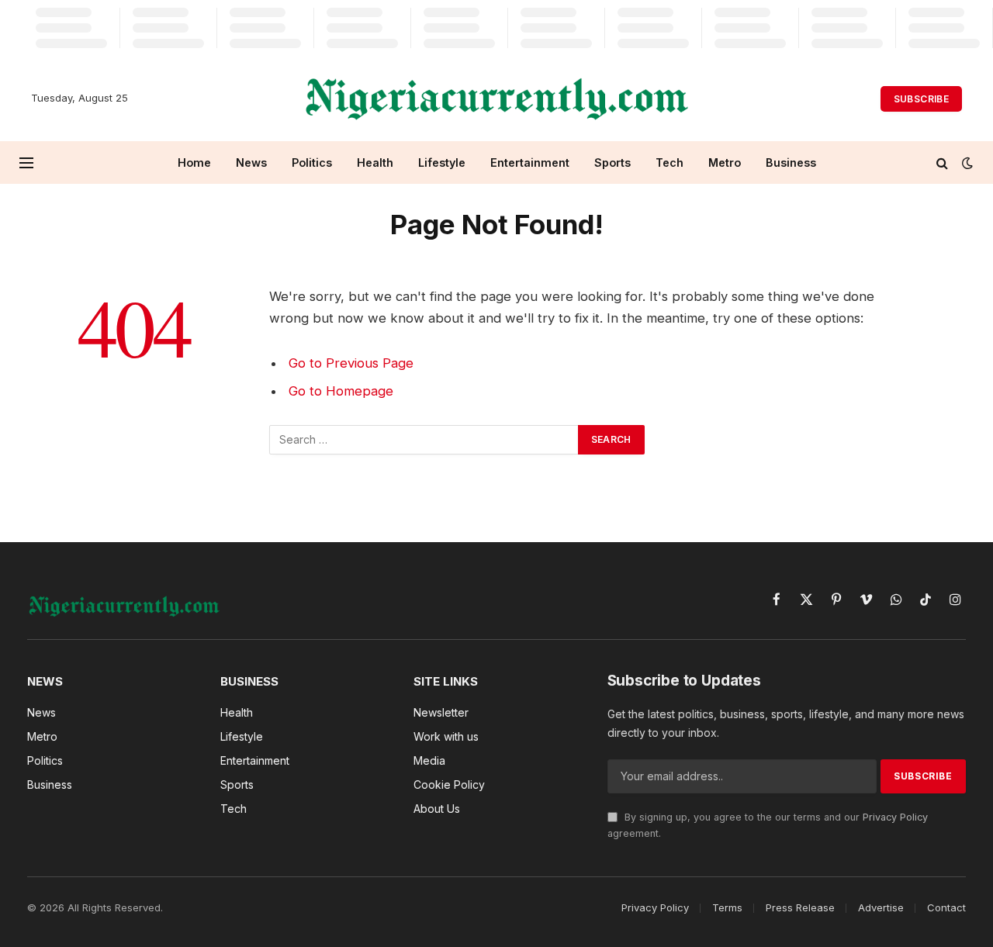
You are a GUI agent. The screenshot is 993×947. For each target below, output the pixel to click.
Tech (669, 162)
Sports (612, 162)
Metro (724, 162)
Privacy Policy (895, 817)
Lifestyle (441, 162)
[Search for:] (424, 439)
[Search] (942, 162)
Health (375, 162)
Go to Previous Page (351, 363)
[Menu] (26, 162)
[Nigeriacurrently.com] (497, 98)
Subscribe (921, 99)
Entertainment (529, 162)
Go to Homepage (341, 391)
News (251, 162)
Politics (312, 162)
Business (791, 162)
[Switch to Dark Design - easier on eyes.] (966, 163)
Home (194, 162)
